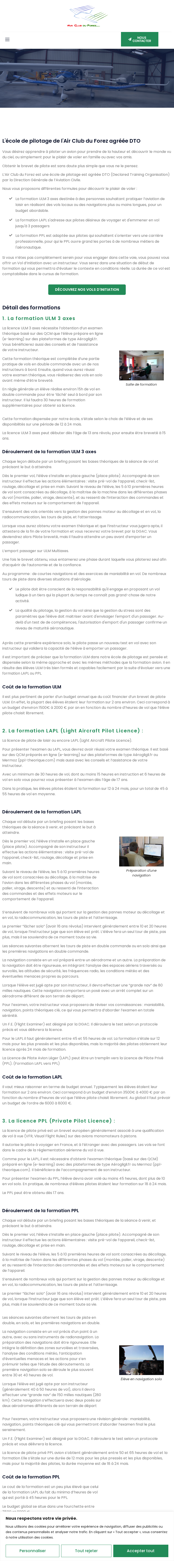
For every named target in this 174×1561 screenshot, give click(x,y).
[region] (87, 1536)
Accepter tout (141, 1551)
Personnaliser (32, 1551)
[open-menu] (7, 40)
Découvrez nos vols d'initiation (87, 289)
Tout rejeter (86, 1551)
